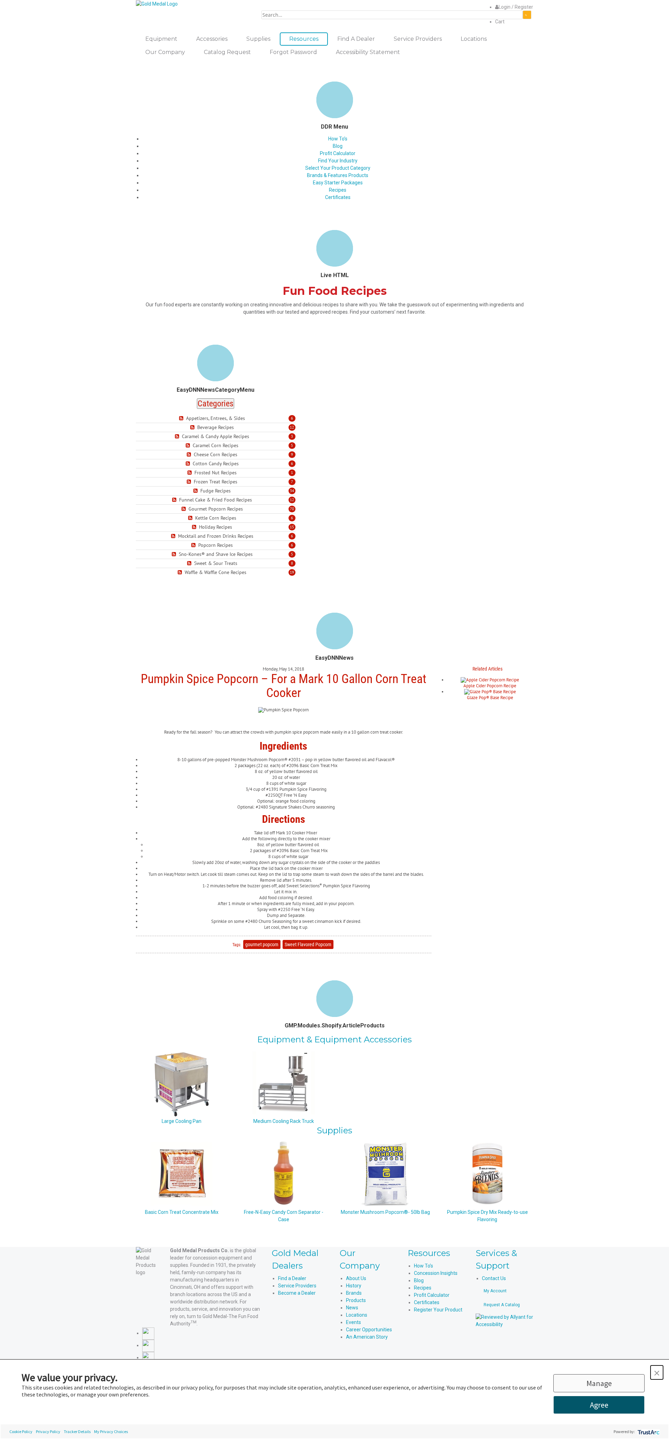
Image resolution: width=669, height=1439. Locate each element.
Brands (354, 1293)
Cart (500, 21)
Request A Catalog (502, 1304)
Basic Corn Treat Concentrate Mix (181, 1212)
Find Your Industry (337, 160)
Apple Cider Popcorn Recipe (489, 686)
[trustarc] (648, 1431)
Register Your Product (438, 1309)
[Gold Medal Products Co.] (157, 3)
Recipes (337, 190)
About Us (356, 1278)
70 (292, 508)
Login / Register (516, 7)
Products (356, 1300)
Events (353, 1322)
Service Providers (297, 1285)
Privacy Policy (48, 1431)
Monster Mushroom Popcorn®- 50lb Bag (385, 1212)
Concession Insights (435, 1273)
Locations (356, 1315)
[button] (657, 1372)
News (352, 1307)
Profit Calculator (337, 153)
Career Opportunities (369, 1329)
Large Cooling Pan (181, 1121)
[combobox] (392, 14)
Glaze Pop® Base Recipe (490, 698)
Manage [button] (599, 1383)
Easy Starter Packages (338, 182)
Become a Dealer (297, 1293)
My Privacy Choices (111, 1431)
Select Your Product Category (337, 168)
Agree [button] (599, 1405)
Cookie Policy (20, 1431)
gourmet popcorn (261, 944)
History (353, 1285)
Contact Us (494, 1278)
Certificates (338, 197)
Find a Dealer (292, 1278)
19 (292, 572)
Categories (215, 403)
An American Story (367, 1337)
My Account (495, 1290)
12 (292, 427)
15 (292, 527)
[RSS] (182, 418)
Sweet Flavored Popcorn (308, 944)
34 (292, 490)
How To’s (337, 138)
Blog (338, 146)
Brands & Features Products (337, 175)
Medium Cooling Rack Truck (283, 1121)
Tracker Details (77, 1431)
